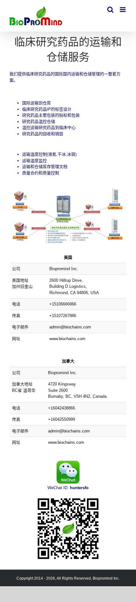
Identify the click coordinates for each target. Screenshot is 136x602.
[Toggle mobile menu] (123, 9)
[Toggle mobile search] (110, 9)
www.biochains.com (67, 338)
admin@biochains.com (70, 327)
